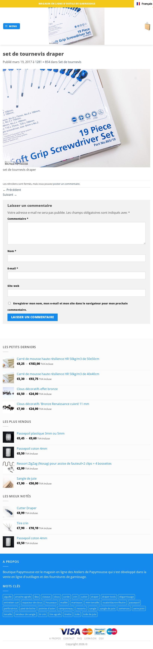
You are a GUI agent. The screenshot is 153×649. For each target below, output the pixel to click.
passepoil (134, 602)
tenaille (8, 614)
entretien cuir (11, 602)
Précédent (12, 190)
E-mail (12, 268)
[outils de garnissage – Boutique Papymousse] (76, 26)
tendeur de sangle (25, 614)
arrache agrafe (23, 596)
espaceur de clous (32, 602)
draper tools (109, 596)
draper (95, 596)
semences (124, 608)
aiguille (8, 596)
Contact (69, 638)
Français (146, 3)
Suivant (10, 195)
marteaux (76, 602)
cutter (84, 596)
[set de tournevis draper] (76, 118)
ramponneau (66, 608)
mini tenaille (92, 602)
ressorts (81, 608)
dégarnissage (126, 596)
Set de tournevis (69, 62)
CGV (101, 638)
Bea (37, 596)
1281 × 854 (42, 62)
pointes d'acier (47, 608)
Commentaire (17, 218)
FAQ (79, 638)
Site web (13, 286)
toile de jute (89, 614)
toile (77, 614)
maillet (64, 602)
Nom (11, 251)
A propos (55, 638)
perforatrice (10, 608)
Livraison (90, 638)
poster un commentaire (66, 183)
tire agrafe (55, 614)
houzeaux (51, 602)
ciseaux (46, 596)
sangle (92, 608)
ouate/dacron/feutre (114, 602)
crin (75, 596)
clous (57, 596)
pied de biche (28, 608)
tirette (67, 614)
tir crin (42, 614)
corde (66, 596)
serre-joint (139, 608)
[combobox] (143, 3)
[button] (11, 26)
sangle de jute (107, 608)
